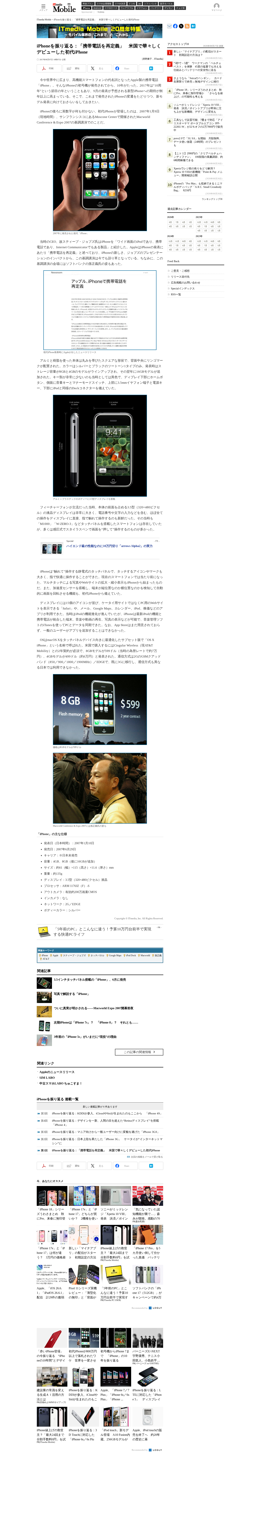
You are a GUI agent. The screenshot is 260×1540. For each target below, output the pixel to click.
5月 (190, 222)
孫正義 (158, 955)
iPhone (45, 955)
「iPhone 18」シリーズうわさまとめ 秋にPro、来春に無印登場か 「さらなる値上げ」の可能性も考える (198, 93)
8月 (170, 222)
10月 (212, 222)
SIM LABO (47, 1077)
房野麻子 (147, 59)
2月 (183, 226)
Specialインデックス (183, 288)
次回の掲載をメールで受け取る (147, 1157)
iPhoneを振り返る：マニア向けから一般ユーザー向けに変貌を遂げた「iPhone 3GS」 (106, 1131)
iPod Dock (131, 955)
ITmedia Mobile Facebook (175, 25)
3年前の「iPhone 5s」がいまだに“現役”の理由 (85, 1036)
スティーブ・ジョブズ (74, 955)
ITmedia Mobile (44, 19)
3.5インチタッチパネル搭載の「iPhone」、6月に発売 (90, 979)
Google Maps (115, 955)
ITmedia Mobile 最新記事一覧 (187, 25)
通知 (77, 68)
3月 (177, 226)
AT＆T (46, 959)
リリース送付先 (180, 276)
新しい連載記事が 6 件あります (100, 1106)
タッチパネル (97, 955)
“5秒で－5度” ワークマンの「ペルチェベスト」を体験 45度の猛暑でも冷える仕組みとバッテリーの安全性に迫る (198, 66)
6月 (183, 222)
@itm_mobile (181, 25)
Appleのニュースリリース (57, 1072)
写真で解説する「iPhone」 (72, 993)
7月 (177, 222)
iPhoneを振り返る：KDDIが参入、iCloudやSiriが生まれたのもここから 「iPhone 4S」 (107, 1113)
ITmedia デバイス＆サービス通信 (169, 25)
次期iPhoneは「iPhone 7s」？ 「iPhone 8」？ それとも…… (96, 1022)
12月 (199, 222)
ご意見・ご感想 (180, 270)
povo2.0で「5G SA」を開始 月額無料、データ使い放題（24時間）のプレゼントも (198, 142)
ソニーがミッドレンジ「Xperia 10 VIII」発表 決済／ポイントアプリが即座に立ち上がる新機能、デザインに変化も (198, 108)
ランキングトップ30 (212, 199)
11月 (206, 222)
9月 (219, 222)
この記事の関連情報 (137, 1052)
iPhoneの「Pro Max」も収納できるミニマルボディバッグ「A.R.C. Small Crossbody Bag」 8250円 (198, 187)
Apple (55, 955)
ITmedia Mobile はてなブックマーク (193, 25)
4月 (170, 226)
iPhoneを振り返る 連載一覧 (58, 1099)
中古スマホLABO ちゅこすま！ (60, 1083)
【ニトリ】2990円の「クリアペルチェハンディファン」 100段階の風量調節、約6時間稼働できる (198, 157)
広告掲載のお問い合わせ (185, 282)
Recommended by (140, 1308)
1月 (190, 226)
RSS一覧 (176, 294)
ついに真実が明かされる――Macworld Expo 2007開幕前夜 (93, 1008)
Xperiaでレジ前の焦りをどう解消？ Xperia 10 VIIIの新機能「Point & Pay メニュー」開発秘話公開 (198, 172)
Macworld (145, 955)
